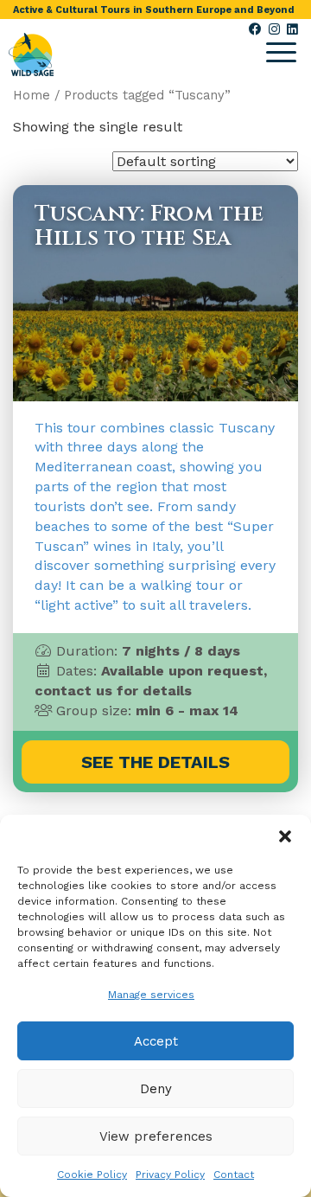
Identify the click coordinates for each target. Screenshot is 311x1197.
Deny (156, 1089)
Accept (156, 1041)
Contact (233, 1174)
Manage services (151, 995)
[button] (285, 836)
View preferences (156, 1136)
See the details (155, 762)
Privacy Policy (170, 1174)
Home (31, 95)
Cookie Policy (92, 1174)
